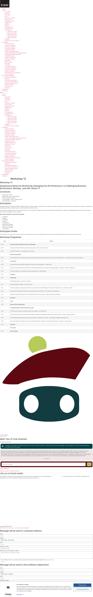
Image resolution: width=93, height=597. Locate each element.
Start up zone (8, 86)
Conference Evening (10, 59)
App (6, 16)
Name (1, 533)
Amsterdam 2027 (9, 28)
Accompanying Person (10, 66)
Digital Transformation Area (11, 51)
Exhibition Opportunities (11, 80)
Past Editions (8, 30)
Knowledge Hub (9, 27)
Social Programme (9, 74)
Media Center (8, 22)
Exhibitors (7, 87)
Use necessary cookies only (82, 589)
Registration (5, 89)
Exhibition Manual (9, 84)
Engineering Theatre (10, 49)
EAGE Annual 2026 (12, 31)
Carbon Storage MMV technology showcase (15, 52)
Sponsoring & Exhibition (8, 75)
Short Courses (8, 62)
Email (1, 542)
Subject (2, 538)
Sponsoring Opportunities (11, 83)
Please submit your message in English (9, 550)
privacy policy (50, 559)
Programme (5, 42)
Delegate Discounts (9, 21)
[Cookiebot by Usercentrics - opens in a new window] (8, 594)
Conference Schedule (10, 45)
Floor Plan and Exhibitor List (12, 81)
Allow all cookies (82, 585)
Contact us (5, 90)
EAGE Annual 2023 (12, 36)
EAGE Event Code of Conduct (7, 528)
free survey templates (57, 476)
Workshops (7, 60)
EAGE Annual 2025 (12, 33)
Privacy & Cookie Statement (22, 528)
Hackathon (7, 65)
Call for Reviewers (9, 43)
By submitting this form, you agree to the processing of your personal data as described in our (27, 559)
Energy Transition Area (10, 57)
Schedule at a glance (10, 17)
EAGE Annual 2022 (12, 37)
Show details (19, 594)
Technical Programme (10, 48)
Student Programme (10, 71)
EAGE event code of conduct (12, 40)
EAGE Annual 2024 (12, 34)
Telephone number (4, 546)
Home (4, 8)
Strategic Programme (10, 46)
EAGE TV (7, 25)
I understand (46, 458)
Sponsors (7, 78)
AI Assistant (8, 11)
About (4, 10)
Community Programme (10, 68)
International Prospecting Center (13, 54)
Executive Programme (10, 69)
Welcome (7, 13)
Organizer (7, 39)
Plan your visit (8, 19)
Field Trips (7, 63)
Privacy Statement (4, 468)
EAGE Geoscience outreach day (12, 72)
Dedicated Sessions (9, 55)
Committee (7, 14)
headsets (7, 24)
